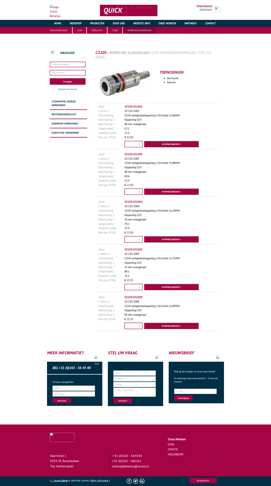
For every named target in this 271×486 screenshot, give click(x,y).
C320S (115, 30)
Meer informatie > (100, 480)
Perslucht (96, 30)
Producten (97, 23)
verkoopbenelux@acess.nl (130, 466)
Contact (210, 23)
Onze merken (167, 23)
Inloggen (67, 81)
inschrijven (183, 398)
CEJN (79, 30)
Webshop (75, 23)
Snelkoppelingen (58, 30)
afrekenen (205, 9)
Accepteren (203, 480)
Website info (141, 23)
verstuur (61, 400)
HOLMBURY (176, 454)
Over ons (119, 23)
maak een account (69, 89)
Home (57, 23)
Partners (190, 23)
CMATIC (173, 449)
